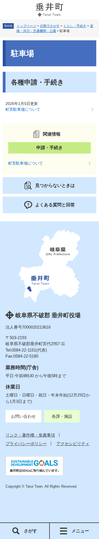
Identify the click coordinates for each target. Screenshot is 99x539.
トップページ (26, 26)
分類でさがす (50, 26)
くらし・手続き (74, 26)
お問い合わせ (23, 416)
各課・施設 (62, 416)
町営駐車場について (23, 109)
